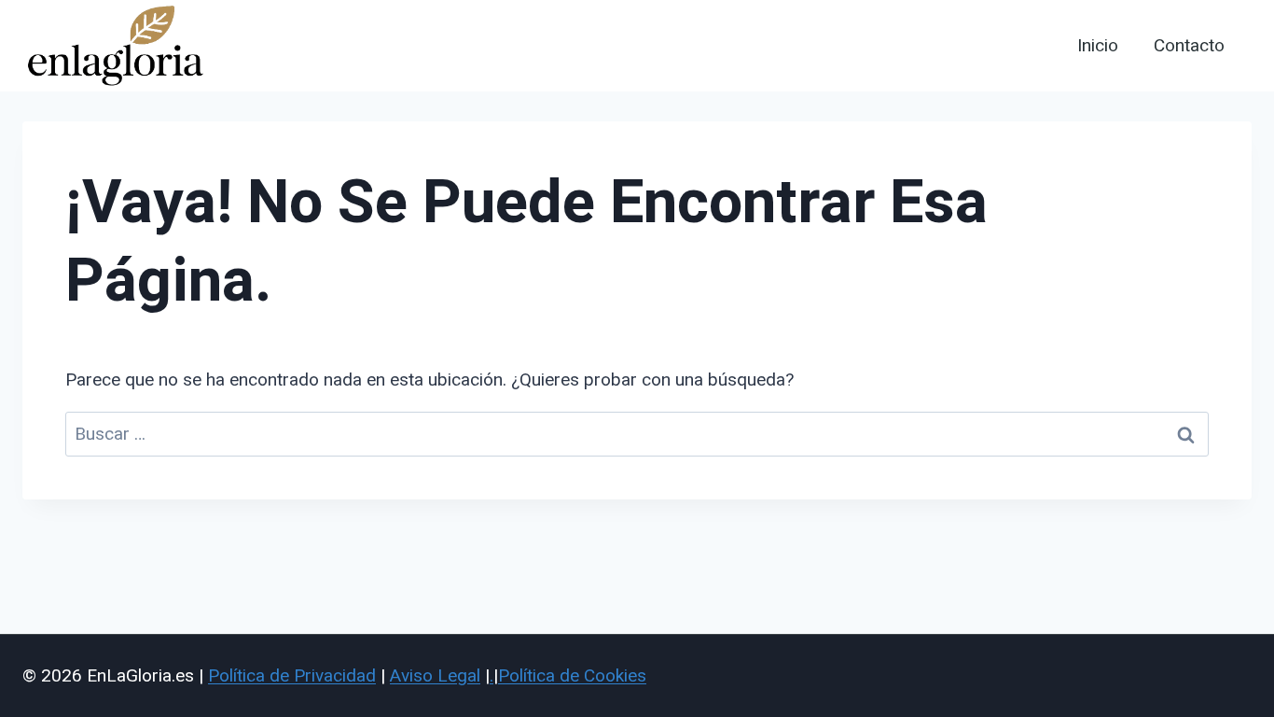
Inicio (1097, 46)
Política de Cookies (572, 675)
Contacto (1189, 46)
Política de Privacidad (292, 675)
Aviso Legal (435, 675)
